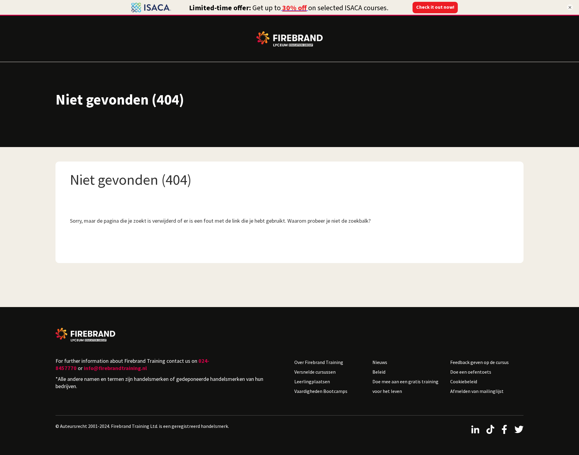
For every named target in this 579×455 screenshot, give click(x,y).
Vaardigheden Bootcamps (320, 391)
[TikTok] (490, 429)
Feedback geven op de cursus (479, 362)
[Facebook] (504, 429)
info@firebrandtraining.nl (115, 368)
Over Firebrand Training (318, 362)
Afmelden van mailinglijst (477, 391)
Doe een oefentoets (470, 372)
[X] (519, 429)
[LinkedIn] (475, 429)
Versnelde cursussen (315, 372)
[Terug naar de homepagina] (170, 334)
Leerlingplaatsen (312, 381)
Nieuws (379, 362)
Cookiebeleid (463, 381)
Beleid (378, 372)
